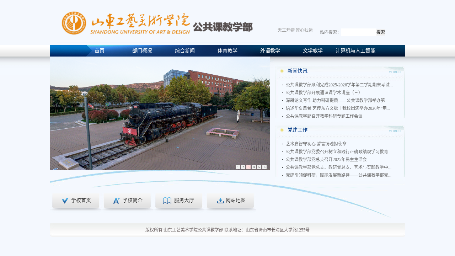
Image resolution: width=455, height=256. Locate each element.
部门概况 (142, 50)
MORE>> (395, 72)
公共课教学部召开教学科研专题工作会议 (324, 116)
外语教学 (270, 50)
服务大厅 (184, 200)
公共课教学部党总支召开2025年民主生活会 (326, 159)
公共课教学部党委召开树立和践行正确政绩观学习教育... (338, 151)
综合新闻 (185, 50)
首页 (100, 50)
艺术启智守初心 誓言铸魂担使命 (316, 144)
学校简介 (133, 200)
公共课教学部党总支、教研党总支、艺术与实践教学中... (338, 167)
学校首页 (81, 200)
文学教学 (313, 50)
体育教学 (227, 50)
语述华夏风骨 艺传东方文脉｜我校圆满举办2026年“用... (338, 108)
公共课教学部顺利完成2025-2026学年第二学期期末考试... (339, 84)
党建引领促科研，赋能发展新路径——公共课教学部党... (338, 175)
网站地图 (236, 200)
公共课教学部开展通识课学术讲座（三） (324, 92)
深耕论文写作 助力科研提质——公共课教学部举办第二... (339, 100)
